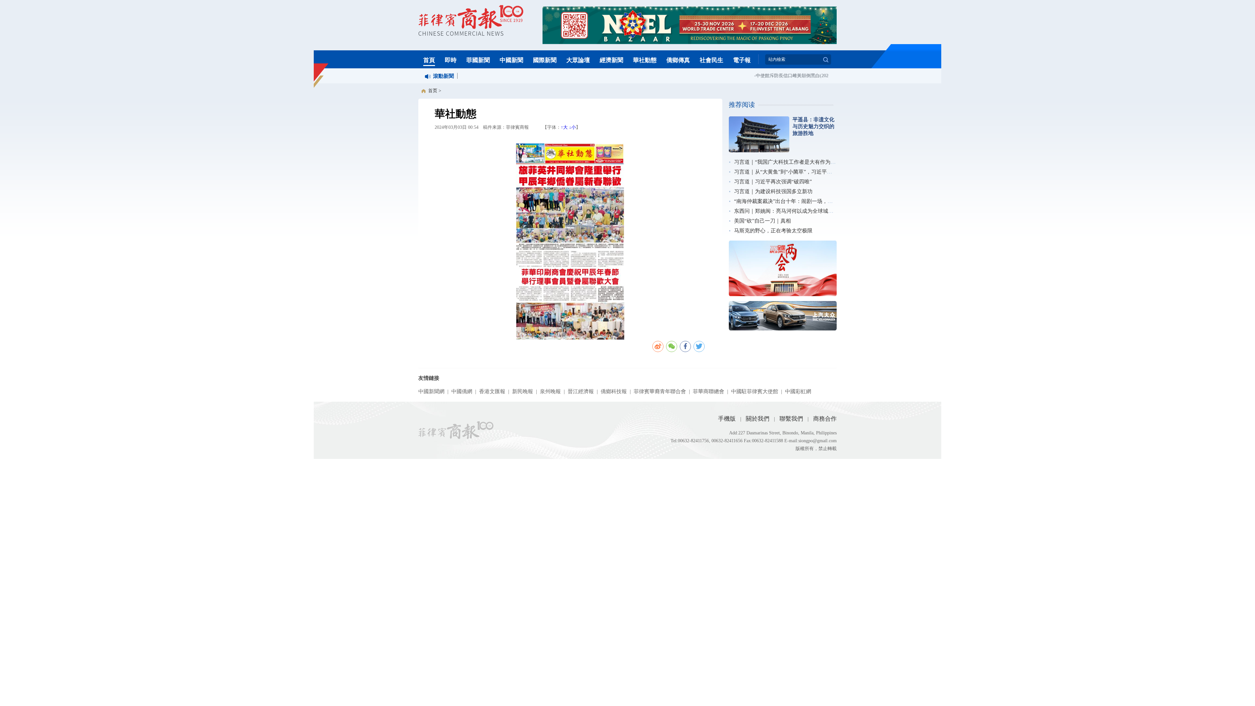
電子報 (742, 60)
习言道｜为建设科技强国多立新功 (773, 191)
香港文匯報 (492, 391)
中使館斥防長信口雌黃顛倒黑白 (778, 75)
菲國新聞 (478, 60)
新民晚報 (522, 391)
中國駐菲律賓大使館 (754, 391)
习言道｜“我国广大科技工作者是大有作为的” (786, 162)
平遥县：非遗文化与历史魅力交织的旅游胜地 (813, 126)
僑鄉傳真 (678, 60)
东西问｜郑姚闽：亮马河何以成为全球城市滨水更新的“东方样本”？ (812, 211)
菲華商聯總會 (708, 391)
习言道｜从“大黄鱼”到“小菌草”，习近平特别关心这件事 (798, 172)
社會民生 (711, 60)
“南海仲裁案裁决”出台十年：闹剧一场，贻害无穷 (791, 201)
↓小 (572, 127)
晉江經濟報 (581, 391)
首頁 (429, 60)
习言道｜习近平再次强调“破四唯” (773, 181)
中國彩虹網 (798, 391)
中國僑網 (461, 391)
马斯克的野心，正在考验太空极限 (773, 230)
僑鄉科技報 (614, 391)
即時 (451, 60)
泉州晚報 (550, 391)
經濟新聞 (611, 60)
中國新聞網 (431, 391)
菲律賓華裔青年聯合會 (660, 391)
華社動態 (645, 60)
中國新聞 (511, 60)
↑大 (564, 127)
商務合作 (825, 418)
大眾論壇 (578, 60)
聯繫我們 (791, 418)
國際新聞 (545, 60)
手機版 (727, 418)
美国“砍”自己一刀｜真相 (762, 221)
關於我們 (757, 418)
